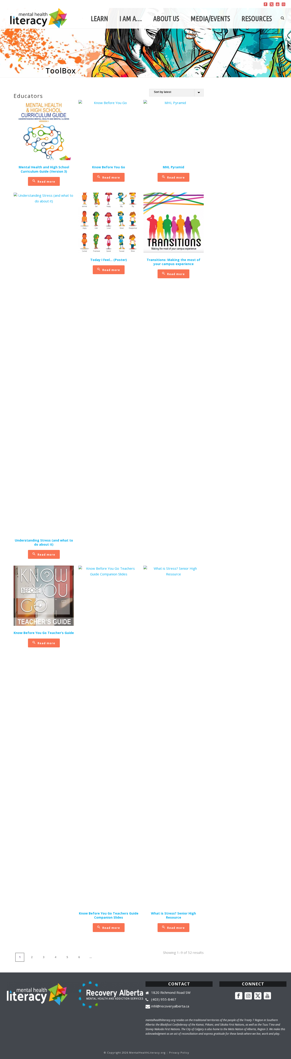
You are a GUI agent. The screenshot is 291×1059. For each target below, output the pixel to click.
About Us (166, 18)
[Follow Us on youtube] (267, 996)
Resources (256, 18)
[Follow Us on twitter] (257, 996)
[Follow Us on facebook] (238, 996)
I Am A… (130, 18)
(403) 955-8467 (163, 999)
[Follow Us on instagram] (248, 996)
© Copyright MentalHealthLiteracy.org (135, 1052)
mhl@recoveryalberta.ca (170, 1006)
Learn (99, 18)
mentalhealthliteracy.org (160, 1020)
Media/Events (210, 18)
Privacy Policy (179, 1052)
